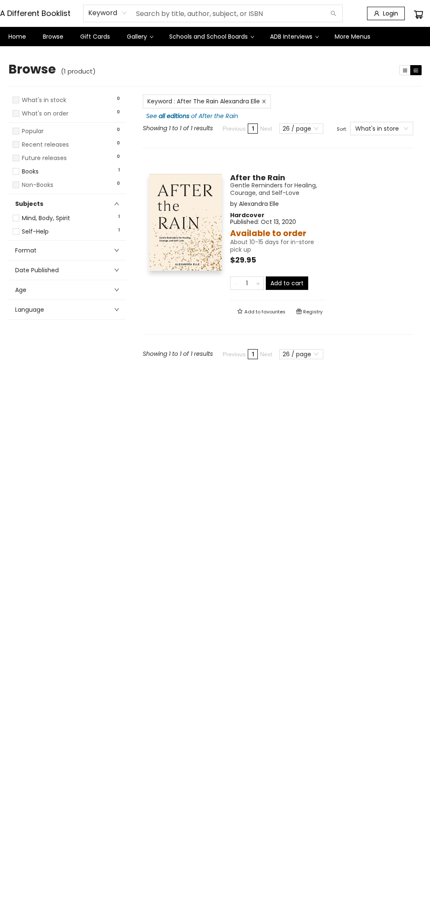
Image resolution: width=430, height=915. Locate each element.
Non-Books (37, 185)
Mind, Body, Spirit (46, 218)
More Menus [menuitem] (352, 36)
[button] (67, 121)
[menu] (215, 36)
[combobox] (108, 13)
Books (30, 171)
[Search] (333, 13)
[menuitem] (17, 36)
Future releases (44, 158)
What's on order (45, 113)
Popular (33, 131)
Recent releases (45, 144)
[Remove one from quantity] (236, 283)
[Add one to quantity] (258, 283)
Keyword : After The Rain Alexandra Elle (203, 101)
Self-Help (35, 231)
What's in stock (44, 100)
